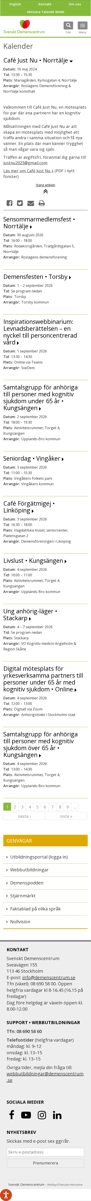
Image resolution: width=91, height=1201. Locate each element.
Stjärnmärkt (23, 896)
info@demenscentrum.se (48, 977)
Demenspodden (27, 883)
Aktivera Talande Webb (45, 12)
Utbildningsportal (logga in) (39, 857)
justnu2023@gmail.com (25, 162)
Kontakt (44, 4)
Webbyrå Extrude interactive (65, 1185)
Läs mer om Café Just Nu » (28, 170)
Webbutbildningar (29, 870)
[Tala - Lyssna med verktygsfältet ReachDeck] (6, 1195)
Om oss (75, 4)
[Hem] (24, 26)
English (15, 4)
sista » (66, 816)
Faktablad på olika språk (35, 909)
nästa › (24, 816)
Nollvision (20, 922)
